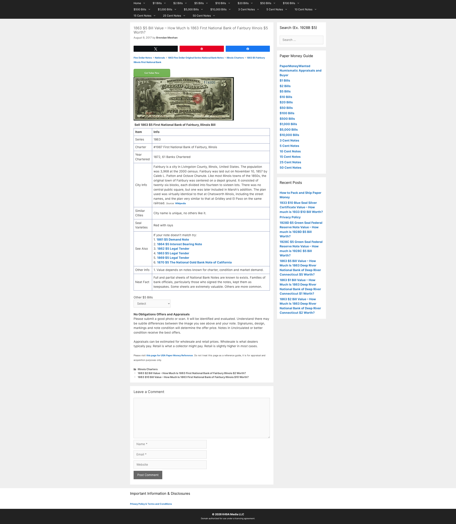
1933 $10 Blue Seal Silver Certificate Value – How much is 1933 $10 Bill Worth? (301, 207)
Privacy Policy (290, 217)
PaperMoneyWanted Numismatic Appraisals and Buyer (301, 70)
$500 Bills (140, 9)
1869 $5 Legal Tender (173, 258)
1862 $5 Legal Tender (173, 248)
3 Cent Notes (246, 9)
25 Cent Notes (172, 15)
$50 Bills (265, 3)
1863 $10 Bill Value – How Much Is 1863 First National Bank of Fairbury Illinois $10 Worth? (193, 377)
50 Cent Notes (202, 15)
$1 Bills (157, 3)
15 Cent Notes (142, 15)
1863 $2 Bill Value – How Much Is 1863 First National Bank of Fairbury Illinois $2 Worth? (192, 373)
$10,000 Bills (218, 9)
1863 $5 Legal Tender (173, 253)
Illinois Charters (148, 369)
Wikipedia (180, 203)
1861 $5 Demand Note (173, 239)
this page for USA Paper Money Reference (169, 355)
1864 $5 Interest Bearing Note (179, 244)
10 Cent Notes (303, 9)
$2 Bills (178, 3)
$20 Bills (243, 3)
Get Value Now (151, 73)
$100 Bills (289, 3)
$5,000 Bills (191, 9)
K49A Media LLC (233, 514)
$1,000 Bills (165, 9)
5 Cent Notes (274, 9)
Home (137, 3)
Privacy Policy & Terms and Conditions (151, 504)
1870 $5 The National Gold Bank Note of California (194, 262)
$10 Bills (220, 3)
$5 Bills (199, 3)
